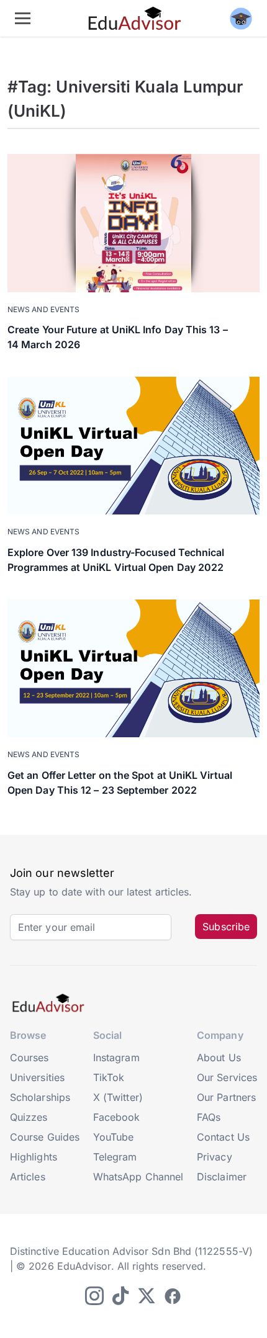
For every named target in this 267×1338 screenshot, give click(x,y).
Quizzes (29, 1117)
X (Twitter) (118, 1097)
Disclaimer (222, 1176)
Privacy (214, 1157)
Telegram (115, 1157)
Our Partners (226, 1097)
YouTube (113, 1137)
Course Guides (44, 1137)
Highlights (33, 1157)
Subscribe (226, 926)
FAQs (208, 1117)
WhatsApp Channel (138, 1176)
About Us (219, 1057)
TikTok (108, 1077)
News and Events (43, 309)
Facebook (116, 1117)
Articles (27, 1176)
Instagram (116, 1057)
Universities (37, 1077)
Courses (29, 1057)
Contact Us (223, 1137)
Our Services (227, 1077)
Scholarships (40, 1097)
